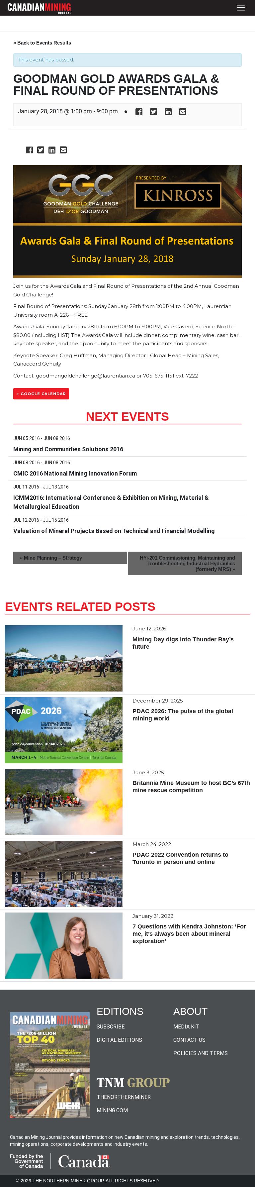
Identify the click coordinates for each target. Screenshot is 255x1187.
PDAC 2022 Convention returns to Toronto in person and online (180, 858)
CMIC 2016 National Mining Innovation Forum (75, 473)
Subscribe (111, 1027)
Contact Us (189, 1040)
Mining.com (112, 1110)
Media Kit (186, 1027)
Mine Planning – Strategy (51, 558)
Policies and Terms (200, 1053)
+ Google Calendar (41, 393)
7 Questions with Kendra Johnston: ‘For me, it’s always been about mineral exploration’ (189, 933)
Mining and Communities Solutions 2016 (68, 449)
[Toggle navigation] (240, 8)
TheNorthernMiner (124, 1097)
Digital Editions (119, 1040)
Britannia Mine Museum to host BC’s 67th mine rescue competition (191, 787)
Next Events (127, 416)
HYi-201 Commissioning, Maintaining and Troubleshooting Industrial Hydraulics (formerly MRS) (187, 563)
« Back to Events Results (42, 43)
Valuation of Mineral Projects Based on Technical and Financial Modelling (114, 530)
